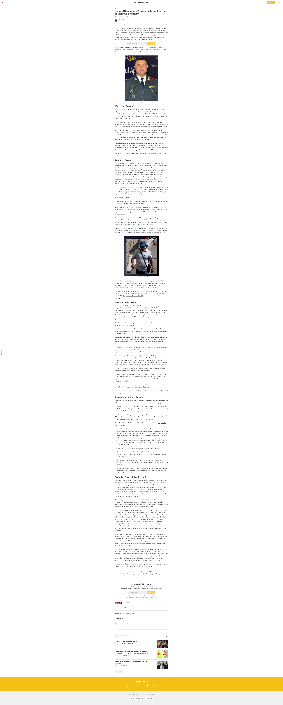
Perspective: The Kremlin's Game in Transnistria (131, 651)
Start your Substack (138, 698)
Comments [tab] (118, 618)
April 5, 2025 (118, 663)
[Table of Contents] (2, 352)
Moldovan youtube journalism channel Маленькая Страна (139, 48)
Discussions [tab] (126, 637)
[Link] (112, 106)
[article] (141, 644)
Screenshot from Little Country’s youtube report (141, 277)
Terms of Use (148, 595)
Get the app (149, 698)
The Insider (151, 28)
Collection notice (151, 694)
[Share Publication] (264, 2)
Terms (144, 694)
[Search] (261, 2)
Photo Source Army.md (147, 102)
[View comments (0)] (121, 24)
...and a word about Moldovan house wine (125, 643)
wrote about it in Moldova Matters (147, 288)
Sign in (278, 2)
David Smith (121, 19)
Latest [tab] (120, 637)
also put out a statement (137, 448)
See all (117, 672)
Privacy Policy (153, 597)
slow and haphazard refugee (153, 574)
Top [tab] (116, 637)
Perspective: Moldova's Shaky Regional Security (131, 661)
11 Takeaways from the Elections (126, 641)
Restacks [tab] (124, 618)
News (116, 8)
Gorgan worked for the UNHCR (133, 296)
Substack (134, 702)
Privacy (140, 694)
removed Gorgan (130, 143)
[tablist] (121, 618)
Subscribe (271, 2)
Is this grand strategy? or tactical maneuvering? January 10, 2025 (131, 653)
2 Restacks (129, 602)
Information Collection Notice (141, 597)
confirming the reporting (138, 403)
